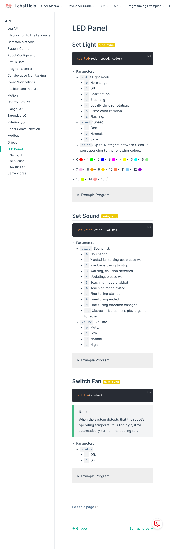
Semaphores (17, 173)
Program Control (20, 69)
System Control (19, 49)
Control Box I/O (19, 102)
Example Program (95, 195)
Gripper (13, 142)
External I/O (16, 122)
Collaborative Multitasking (27, 75)
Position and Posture (23, 89)
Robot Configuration (22, 55)
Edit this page (85, 507)
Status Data (16, 62)
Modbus (13, 136)
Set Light (16, 155)
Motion (13, 95)
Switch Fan (17, 167)
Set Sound (17, 161)
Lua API (13, 28)
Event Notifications (21, 82)
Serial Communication (24, 129)
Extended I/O (17, 116)
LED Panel (15, 149)
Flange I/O (15, 109)
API (8, 21)
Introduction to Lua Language (29, 35)
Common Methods (21, 42)
